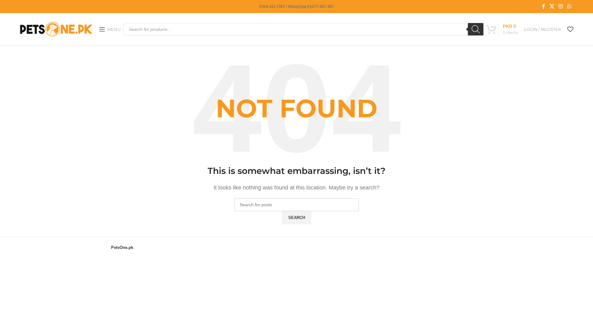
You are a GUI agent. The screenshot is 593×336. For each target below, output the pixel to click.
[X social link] (551, 6)
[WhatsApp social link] (569, 6)
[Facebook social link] (543, 6)
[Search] (475, 29)
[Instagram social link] (561, 6)
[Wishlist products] (570, 29)
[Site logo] (56, 28)
